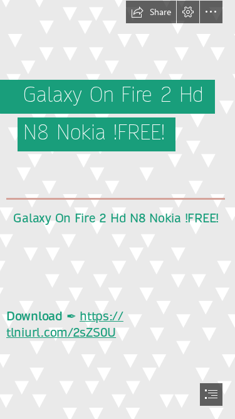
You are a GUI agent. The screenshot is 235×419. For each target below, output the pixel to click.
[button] (151, 12)
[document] (117, 209)
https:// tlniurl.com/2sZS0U (64, 324)
